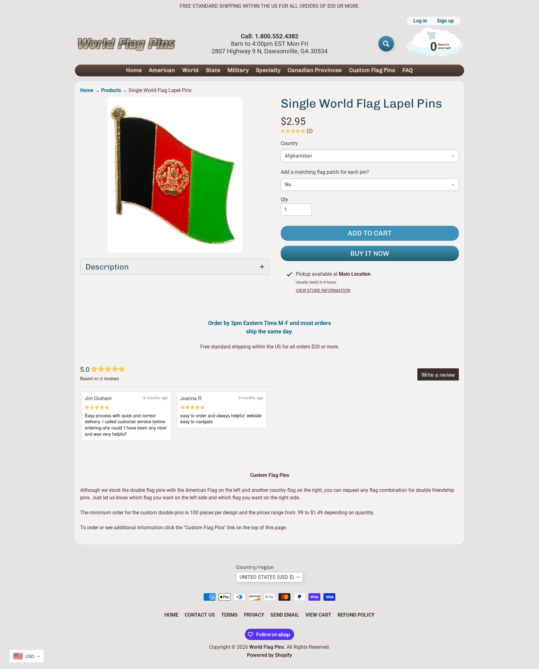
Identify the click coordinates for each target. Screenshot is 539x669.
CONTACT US (200, 615)
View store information (323, 290)
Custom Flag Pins (372, 70)
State (213, 70)
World (190, 70)
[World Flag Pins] (126, 43)
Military (238, 70)
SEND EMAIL (284, 615)
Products (111, 90)
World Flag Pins (266, 647)
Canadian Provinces (315, 70)
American (162, 70)
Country (289, 143)
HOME (171, 615)
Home (134, 70)
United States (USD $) (267, 577)
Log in (420, 20)
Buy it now (369, 253)
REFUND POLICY (356, 615)
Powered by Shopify (269, 655)
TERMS (229, 615)
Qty (284, 199)
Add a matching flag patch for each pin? (325, 172)
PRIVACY (254, 615)
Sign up (445, 20)
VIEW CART (318, 615)
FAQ (407, 70)
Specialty (268, 70)
